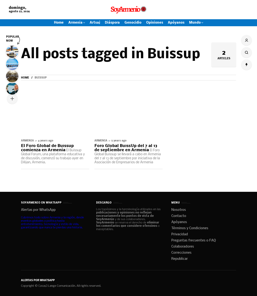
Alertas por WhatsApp (38, 210)
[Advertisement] (128, 106)
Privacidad (179, 234)
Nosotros (178, 210)
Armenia (27, 140)
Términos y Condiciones (189, 228)
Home (25, 77)
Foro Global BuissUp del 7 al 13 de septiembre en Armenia (125, 148)
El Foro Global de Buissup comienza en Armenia (47, 148)
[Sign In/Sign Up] (246, 40)
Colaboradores (182, 246)
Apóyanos (179, 222)
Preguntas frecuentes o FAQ (193, 240)
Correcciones (181, 253)
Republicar (179, 259)
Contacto (178, 216)
